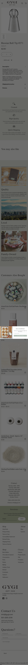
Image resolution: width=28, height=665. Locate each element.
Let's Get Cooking (20, 335)
